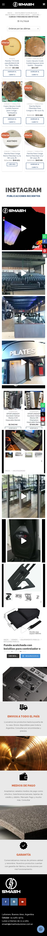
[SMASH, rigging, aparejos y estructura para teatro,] (23, 273)
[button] (40, 929)
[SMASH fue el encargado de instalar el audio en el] (23, 362)
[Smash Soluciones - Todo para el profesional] (23, 4)
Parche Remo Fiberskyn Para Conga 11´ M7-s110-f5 (35, 108)
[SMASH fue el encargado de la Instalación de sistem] (23, 496)
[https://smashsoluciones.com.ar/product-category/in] (23, 407)
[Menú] (3, 4)
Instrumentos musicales (26, 13)
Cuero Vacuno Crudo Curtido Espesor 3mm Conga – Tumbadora (12, 109)
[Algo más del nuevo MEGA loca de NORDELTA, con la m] (23, 317)
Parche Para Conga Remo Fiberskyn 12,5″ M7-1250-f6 (35, 155)
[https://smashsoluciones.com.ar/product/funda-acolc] (23, 630)
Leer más (12, 164)
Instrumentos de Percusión (17, 15)
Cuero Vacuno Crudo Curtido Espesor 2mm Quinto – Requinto (35, 63)
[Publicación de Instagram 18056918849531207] (23, 228)
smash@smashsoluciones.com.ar (17, 924)
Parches (35, 15)
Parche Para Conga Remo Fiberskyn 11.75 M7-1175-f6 (12, 155)
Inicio (10, 13)
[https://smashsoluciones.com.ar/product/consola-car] (23, 451)
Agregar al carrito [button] (12, 73)
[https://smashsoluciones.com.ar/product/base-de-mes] (23, 585)
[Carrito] (44, 4)
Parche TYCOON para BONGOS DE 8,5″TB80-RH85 (12, 63)
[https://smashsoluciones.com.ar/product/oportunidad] (23, 541)
